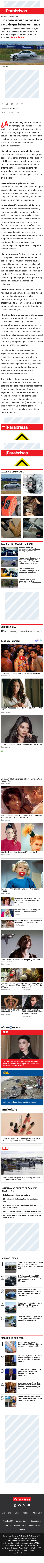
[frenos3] (33, 506)
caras (22, 1033)
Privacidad (8, 1525)
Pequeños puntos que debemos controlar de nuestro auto (22, 1216)
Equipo (17, 1525)
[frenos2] (11, 506)
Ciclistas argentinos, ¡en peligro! (16, 1195)
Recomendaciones (26, 631)
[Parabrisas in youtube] (29, 1505)
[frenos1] (33, 484)
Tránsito (22, 1530)
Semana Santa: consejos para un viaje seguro (22, 1211)
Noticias (26, 1513)
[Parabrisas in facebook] (19, 1505)
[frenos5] (11, 484)
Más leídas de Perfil (12, 1338)
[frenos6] (33, 528)
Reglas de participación (31, 1525)
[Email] (22, 104)
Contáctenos (36, 1521)
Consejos (12, 631)
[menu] (2, 10)
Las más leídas (9, 1258)
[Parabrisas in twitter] (24, 1505)
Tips (37, 631)
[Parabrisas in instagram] (15, 1505)
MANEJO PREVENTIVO (10, 16)
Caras (17, 1513)
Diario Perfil (6, 1513)
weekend (22, 1149)
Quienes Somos (22, 1521)
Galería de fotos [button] (17, 37)
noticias (22, 1073)
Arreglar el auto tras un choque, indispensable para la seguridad (22, 1206)
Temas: (4, 631)
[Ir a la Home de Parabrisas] (16, 10)
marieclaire (22, 1110)
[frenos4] (11, 528)
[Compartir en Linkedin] (17, 104)
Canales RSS (8, 1521)
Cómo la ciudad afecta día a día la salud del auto (21, 1200)
